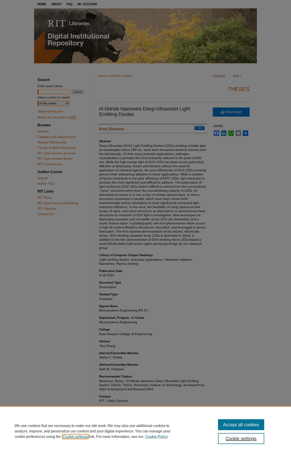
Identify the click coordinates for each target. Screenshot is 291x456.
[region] (145, 431)
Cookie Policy (156, 437)
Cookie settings (75, 437)
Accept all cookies (241, 424)
